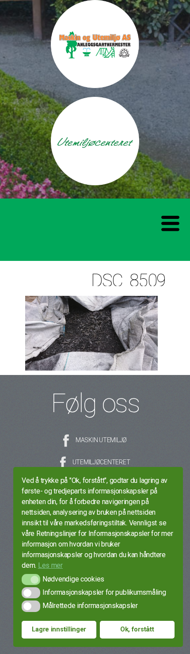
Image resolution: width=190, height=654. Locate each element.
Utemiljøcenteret (101, 462)
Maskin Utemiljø (101, 440)
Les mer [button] (50, 565)
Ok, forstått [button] (137, 629)
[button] (31, 579)
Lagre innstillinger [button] (59, 629)
